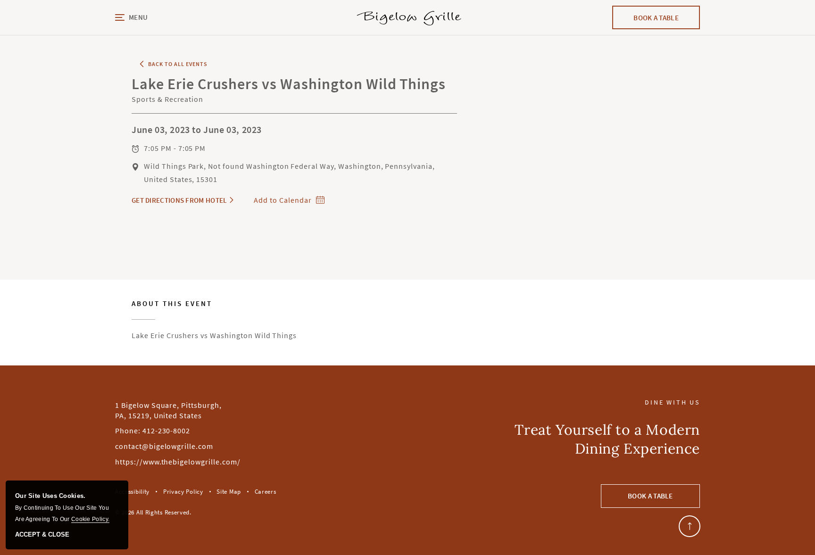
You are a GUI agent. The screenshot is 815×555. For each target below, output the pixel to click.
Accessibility (132, 492)
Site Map (228, 492)
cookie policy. (90, 519)
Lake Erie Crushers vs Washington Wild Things (214, 320)
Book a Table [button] (650, 495)
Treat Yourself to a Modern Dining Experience (607, 439)
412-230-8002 (166, 430)
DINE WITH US (672, 402)
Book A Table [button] (665, 21)
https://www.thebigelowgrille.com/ (178, 461)
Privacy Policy (183, 492)
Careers (265, 492)
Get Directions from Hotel (179, 200)
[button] (160, 17)
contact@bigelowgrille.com (164, 446)
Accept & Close (42, 534)
